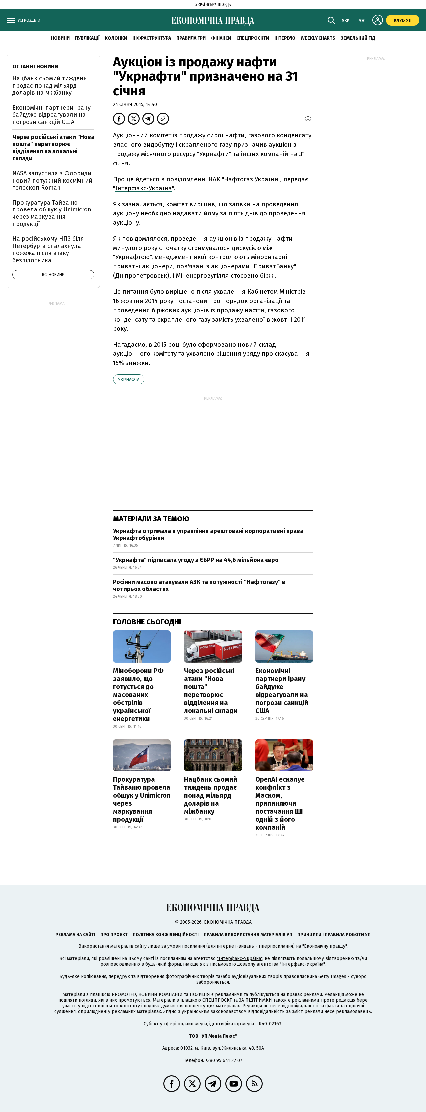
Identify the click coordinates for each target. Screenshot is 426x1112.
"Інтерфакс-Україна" (239, 958)
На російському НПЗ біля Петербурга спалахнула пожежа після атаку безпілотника (48, 249)
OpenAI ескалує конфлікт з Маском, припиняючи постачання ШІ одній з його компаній (279, 803)
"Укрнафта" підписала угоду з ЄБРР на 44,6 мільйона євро (196, 560)
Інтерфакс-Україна (143, 188)
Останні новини (35, 66)
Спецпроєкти (252, 38)
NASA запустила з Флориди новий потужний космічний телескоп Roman (52, 180)
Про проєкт (114, 934)
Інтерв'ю (284, 38)
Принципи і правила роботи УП (334, 934)
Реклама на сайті (75, 934)
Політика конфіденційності (166, 934)
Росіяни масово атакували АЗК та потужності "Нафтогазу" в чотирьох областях (199, 585)
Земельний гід (358, 38)
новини (60, 38)
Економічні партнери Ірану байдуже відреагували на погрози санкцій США (281, 691)
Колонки (116, 38)
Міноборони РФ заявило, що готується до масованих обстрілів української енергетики (138, 695)
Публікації (87, 38)
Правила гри (191, 38)
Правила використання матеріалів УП (248, 934)
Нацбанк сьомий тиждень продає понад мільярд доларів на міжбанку (210, 795)
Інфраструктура (151, 38)
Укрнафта (128, 379)
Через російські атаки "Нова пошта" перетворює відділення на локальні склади (211, 691)
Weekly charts (318, 38)
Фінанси (221, 38)
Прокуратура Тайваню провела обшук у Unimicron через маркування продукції (141, 799)
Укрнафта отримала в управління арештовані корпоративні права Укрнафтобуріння (208, 534)
